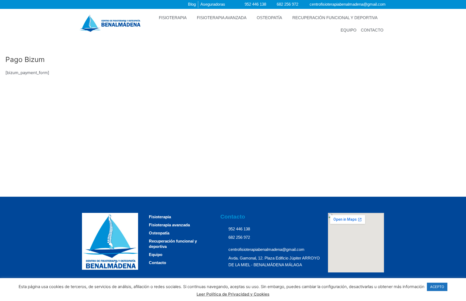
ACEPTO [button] (437, 287)
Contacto (372, 30)
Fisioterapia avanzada (221, 17)
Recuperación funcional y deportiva (335, 17)
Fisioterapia (173, 17)
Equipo (349, 30)
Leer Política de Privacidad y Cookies (233, 294)
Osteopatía (269, 17)
